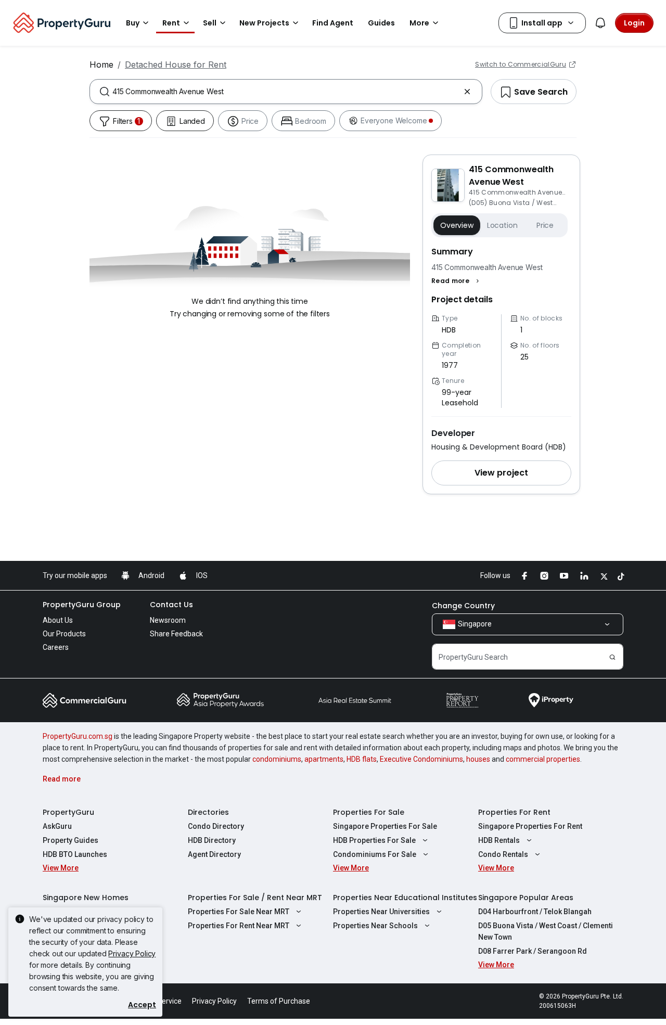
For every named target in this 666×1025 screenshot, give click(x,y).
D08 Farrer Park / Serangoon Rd (532, 951)
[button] (456, 281)
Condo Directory (216, 826)
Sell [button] (209, 23)
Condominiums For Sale (374, 854)
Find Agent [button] (332, 23)
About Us (58, 620)
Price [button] (545, 225)
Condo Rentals (503, 854)
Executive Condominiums (421, 759)
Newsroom (168, 620)
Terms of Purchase (278, 1001)
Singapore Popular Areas (525, 897)
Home (101, 64)
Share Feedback (176, 634)
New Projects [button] (264, 23)
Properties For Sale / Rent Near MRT (255, 897)
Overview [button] (456, 225)
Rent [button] (171, 23)
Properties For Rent (514, 812)
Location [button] (502, 225)
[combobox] (285, 91)
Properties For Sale (368, 812)
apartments (323, 759)
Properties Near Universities (381, 911)
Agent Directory (214, 854)
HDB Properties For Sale (374, 840)
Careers (56, 647)
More (419, 23)
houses (478, 759)
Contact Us (171, 604)
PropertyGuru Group (82, 604)
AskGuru (57, 826)
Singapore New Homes (86, 897)
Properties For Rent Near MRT (238, 925)
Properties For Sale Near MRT (238, 911)
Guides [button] (381, 23)
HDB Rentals (499, 840)
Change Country (463, 605)
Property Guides (70, 840)
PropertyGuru (68, 812)
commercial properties (543, 759)
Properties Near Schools (375, 925)
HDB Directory (212, 840)
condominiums (276, 759)
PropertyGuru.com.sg (77, 736)
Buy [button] (132, 23)
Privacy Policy (132, 953)
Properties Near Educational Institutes (405, 897)
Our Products (64, 634)
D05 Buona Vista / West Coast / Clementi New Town (545, 931)
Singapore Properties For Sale (385, 826)
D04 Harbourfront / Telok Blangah (535, 911)
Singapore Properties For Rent (530, 826)
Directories (208, 812)
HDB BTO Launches (75, 854)
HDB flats (362, 759)
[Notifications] (600, 22)
